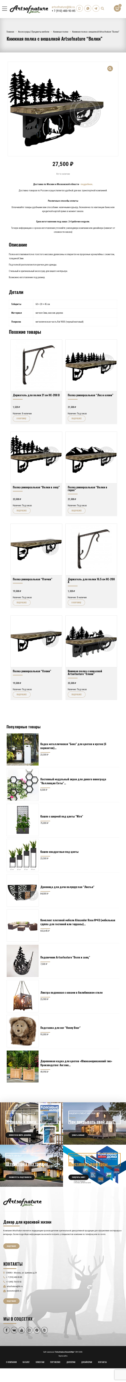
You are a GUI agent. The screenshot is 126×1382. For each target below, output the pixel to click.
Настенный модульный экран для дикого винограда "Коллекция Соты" (73, 781)
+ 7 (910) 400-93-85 (63, 11)
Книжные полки (60, 31)
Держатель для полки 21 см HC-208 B (36, 395)
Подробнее (77, 418)
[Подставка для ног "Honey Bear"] (23, 1031)
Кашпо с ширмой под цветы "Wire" (61, 816)
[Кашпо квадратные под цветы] (23, 855)
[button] (110, 66)
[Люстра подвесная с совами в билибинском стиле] (23, 996)
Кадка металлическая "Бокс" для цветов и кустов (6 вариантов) (73, 746)
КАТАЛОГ (26, 1362)
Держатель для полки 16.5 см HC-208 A (91, 580)
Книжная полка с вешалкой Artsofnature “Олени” (85, 672)
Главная (10, 31)
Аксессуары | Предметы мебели (33, 31)
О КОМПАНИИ (11, 1362)
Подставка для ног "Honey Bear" (60, 1028)
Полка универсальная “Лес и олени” (90, 395)
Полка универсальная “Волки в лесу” (36, 487)
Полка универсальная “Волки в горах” (87, 488)
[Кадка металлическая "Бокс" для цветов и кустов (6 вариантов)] (23, 749)
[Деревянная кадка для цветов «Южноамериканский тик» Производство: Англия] (23, 1066)
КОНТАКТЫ (102, 1362)
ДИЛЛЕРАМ (70, 1362)
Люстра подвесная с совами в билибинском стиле (71, 992)
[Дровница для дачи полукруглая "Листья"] (23, 890)
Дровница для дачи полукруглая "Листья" (67, 887)
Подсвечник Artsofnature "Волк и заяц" (65, 957)
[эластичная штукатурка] (31, 1166)
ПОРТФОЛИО (55, 1362)
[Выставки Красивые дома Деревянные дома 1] (94, 1166)
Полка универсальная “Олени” (32, 671)
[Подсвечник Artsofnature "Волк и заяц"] (23, 961)
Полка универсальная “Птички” (32, 579)
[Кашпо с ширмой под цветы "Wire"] (23, 820)
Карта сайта (63, 1356)
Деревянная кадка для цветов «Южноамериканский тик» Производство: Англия (76, 1063)
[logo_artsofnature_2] (22, 1202)
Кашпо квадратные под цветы (59, 852)
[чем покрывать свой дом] (94, 1123)
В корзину (21, 418)
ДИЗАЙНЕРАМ (86, 1362)
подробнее (86, 184)
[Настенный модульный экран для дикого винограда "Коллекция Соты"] (23, 784)
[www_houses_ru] (31, 1123)
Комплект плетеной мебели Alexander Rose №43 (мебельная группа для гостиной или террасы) (77, 922)
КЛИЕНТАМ (40, 1362)
